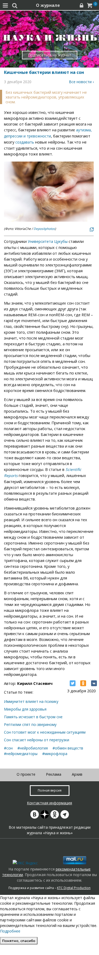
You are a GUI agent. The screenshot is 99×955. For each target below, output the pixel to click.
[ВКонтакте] (94, 683)
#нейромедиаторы (20, 753)
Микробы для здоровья (25, 709)
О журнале (48, 5)
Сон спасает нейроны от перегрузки (36, 739)
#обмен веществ (68, 748)
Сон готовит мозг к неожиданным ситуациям (45, 732)
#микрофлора (54, 753)
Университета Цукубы (48, 241)
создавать (24, 142)
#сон (8, 748)
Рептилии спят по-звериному (30, 724)
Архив (77, 774)
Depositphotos (44, 228)
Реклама (53, 774)
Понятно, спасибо (18, 940)
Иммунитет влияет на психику (31, 701)
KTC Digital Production (74, 888)
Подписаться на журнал (49, 54)
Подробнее (10, 931)
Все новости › (81, 81)
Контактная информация (49, 802)
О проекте (26, 774)
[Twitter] (73, 683)
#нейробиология (32, 748)
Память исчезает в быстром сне (33, 716)
